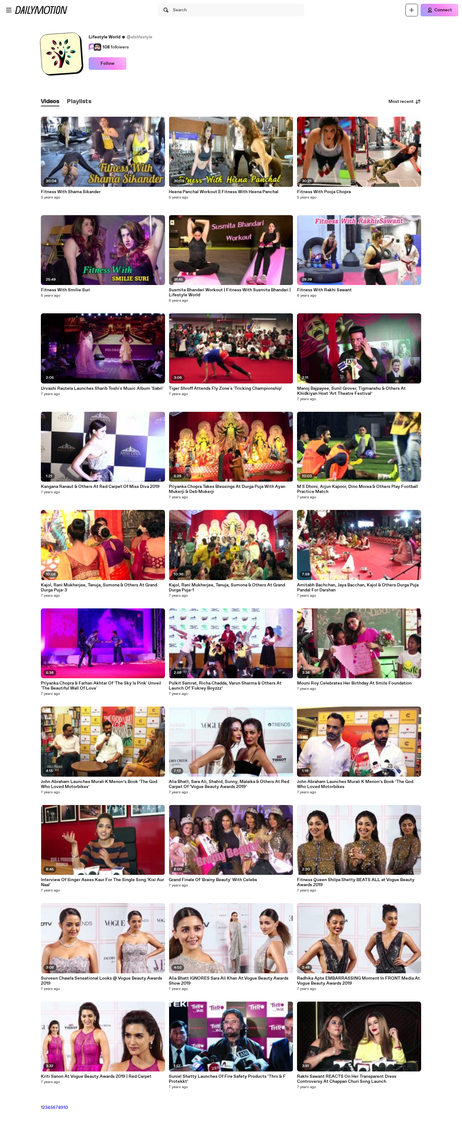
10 (65, 1107)
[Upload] (411, 10)
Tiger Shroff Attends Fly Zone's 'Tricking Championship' (225, 388)
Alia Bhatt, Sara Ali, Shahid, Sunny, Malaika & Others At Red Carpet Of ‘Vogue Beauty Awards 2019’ (229, 784)
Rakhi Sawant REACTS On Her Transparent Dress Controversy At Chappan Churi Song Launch (346, 1079)
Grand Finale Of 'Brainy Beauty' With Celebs (213, 879)
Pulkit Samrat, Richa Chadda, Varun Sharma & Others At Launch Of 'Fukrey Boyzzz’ (225, 686)
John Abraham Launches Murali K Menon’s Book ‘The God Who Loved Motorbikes (355, 784)
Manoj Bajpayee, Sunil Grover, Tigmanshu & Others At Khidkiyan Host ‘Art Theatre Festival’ (351, 391)
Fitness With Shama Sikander (71, 191)
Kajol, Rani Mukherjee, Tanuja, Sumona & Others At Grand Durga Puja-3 (99, 588)
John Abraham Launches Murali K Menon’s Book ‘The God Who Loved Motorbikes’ (99, 784)
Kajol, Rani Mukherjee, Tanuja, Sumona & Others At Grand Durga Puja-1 (227, 588)
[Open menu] (9, 10)
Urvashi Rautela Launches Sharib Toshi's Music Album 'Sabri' (102, 388)
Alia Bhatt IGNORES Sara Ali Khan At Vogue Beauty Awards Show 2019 (229, 981)
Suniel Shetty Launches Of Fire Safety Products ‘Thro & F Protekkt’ (227, 1079)
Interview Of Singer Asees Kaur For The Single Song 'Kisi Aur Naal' (102, 882)
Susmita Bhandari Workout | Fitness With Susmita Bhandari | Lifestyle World (230, 293)
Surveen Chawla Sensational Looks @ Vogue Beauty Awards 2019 (101, 981)
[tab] (50, 102)
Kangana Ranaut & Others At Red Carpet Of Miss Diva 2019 (100, 486)
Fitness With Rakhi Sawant (324, 290)
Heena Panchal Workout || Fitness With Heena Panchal (223, 191)
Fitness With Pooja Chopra (324, 191)
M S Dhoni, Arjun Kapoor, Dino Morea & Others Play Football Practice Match (357, 489)
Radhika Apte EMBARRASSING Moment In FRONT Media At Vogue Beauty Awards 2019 (358, 981)
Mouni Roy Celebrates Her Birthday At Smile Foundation (354, 683)
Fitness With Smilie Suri (65, 290)
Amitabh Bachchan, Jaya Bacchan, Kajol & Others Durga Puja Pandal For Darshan (358, 588)
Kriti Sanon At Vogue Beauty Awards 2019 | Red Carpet (96, 1076)
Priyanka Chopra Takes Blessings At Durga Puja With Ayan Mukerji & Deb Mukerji (227, 489)
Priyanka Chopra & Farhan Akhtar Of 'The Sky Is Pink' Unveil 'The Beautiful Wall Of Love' (101, 686)
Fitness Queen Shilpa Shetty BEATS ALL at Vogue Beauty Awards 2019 (356, 882)
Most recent (401, 101)
